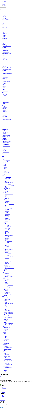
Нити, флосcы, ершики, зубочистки (7, 69)
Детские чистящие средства (5, 117)
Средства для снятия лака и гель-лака (7, 46)
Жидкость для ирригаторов (6, 68)
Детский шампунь (5, 107)
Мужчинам (3, 156)
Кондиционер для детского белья (6, 120)
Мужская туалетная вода (5, 91)
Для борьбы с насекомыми (6, 152)
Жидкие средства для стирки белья (7, 141)
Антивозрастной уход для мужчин (6, 81)
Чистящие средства (4, 128)
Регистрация (3, 395)
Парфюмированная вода (5, 50)
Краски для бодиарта (5, 34)
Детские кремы (4, 115)
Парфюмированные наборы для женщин (7, 53)
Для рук (4, 39)
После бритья (4, 86)
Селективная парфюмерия (6, 52)
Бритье (3, 84)
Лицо (3, 31)
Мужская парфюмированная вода (6, 90)
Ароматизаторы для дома (5, 144)
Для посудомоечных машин (6, 132)
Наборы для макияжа (5, 33)
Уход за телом (3, 36)
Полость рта (3, 15)
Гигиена (3, 55)
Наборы (4, 103)
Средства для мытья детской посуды (7, 119)
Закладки (3, 396)
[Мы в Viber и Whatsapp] (3, 384)
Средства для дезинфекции (6, 137)
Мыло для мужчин (5, 78)
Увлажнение (4, 82)
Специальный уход (5, 27)
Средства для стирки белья (5, 139)
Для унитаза (4, 134)
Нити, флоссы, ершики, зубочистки (7, 19)
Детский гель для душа (5, 106)
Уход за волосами (4, 71)
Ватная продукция (5, 56)
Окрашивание (4, 23)
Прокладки (4, 58)
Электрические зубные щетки (6, 102)
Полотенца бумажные (5, 57)
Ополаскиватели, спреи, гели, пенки (7, 17)
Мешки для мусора (5, 150)
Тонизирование (4, 83)
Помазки (4, 87)
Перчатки (4, 151)
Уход (3, 24)
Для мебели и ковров (5, 130)
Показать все (4, 20)
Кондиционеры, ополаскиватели (6, 142)
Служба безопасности (4, 388)
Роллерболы (4, 51)
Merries (3, 123)
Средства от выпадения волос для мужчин (7, 74)
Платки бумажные (5, 94)
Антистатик (4, 149)
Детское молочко (5, 116)
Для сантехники (4, 133)
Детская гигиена (4, 110)
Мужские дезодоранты (5, 77)
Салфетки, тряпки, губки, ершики (6, 136)
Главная (2, 155)
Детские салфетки (5, 111)
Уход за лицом (4, 25)
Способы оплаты (3, 392)
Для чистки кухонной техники (6, 135)
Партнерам (3, 387)
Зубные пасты (4, 16)
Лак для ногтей (4, 44)
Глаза (3, 28)
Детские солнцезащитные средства (7, 112)
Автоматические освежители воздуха (7, 146)
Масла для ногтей (5, 45)
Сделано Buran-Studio (2, 400)
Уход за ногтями (4, 43)
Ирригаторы (4, 18)
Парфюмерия (3, 48)
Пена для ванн (4, 108)
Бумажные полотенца (5, 129)
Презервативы (4, 95)
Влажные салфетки (5, 59)
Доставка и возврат (4, 391)
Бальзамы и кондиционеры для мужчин (7, 73)
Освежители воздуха (5, 145)
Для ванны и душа (5, 38)
